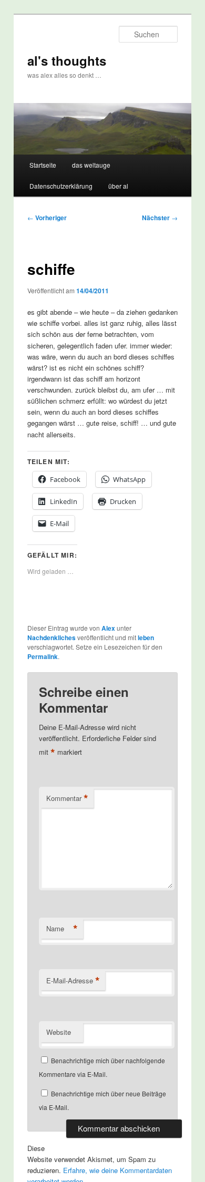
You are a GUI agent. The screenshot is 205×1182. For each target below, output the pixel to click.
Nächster (160, 217)
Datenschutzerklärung (61, 185)
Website (58, 1032)
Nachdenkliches (51, 637)
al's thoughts (66, 60)
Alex (108, 628)
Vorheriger (47, 217)
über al (118, 185)
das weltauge (91, 164)
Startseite (42, 164)
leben (146, 637)
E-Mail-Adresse (73, 980)
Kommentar (67, 798)
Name (62, 928)
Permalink (42, 656)
